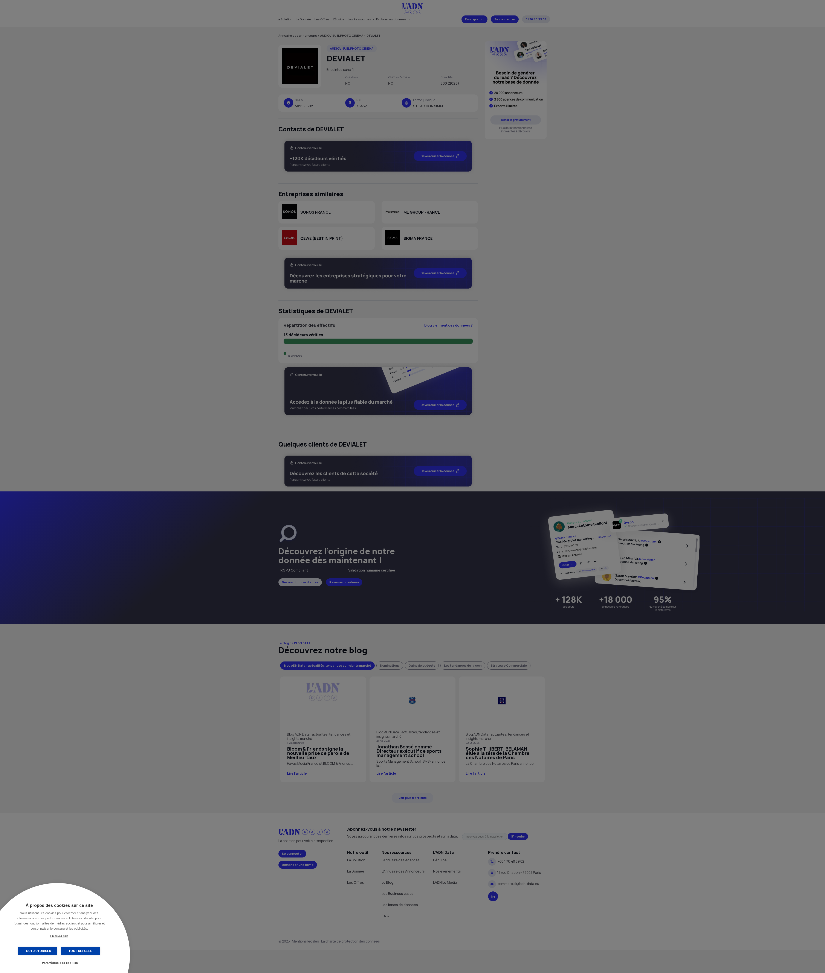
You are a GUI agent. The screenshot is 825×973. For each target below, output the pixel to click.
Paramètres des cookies (60, 962)
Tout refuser (80, 951)
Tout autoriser (37, 951)
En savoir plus (59, 936)
